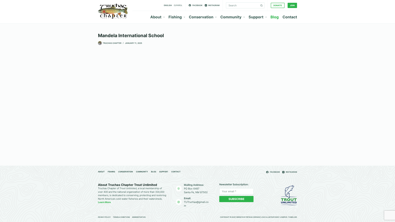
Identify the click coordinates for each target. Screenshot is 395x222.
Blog (274, 17)
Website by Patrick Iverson (248, 217)
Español (178, 5)
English (168, 5)
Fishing (175, 17)
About (155, 17)
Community (230, 17)
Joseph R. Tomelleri (288, 217)
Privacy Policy (104, 217)
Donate (277, 5)
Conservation (201, 17)
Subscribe (236, 199)
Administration (139, 217)
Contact (290, 17)
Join (292, 5)
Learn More (104, 202)
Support (256, 17)
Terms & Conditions (121, 217)
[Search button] (261, 5)
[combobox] (242, 5)
